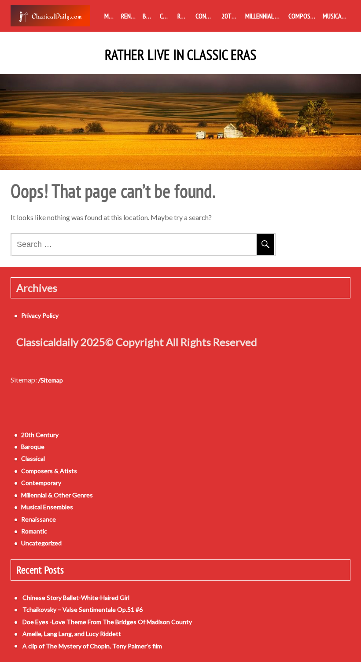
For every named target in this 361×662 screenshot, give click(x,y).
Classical (167, 15)
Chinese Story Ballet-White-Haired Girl (75, 597)
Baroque (149, 15)
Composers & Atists (303, 15)
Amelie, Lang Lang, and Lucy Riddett (71, 633)
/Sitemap (50, 380)
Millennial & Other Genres (265, 15)
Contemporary (206, 15)
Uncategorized (41, 543)
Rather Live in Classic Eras (180, 55)
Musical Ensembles (336, 15)
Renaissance (130, 15)
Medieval (111, 15)
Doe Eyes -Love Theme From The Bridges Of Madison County (107, 621)
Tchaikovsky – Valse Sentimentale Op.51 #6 (82, 609)
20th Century (231, 15)
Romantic (184, 15)
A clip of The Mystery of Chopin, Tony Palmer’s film (92, 646)
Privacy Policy (40, 315)
